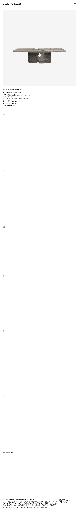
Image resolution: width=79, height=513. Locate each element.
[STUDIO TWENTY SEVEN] (12, 4)
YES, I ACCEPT (62, 499)
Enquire (5, 110)
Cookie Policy (63, 502)
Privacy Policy (63, 501)
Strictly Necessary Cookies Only (67, 500)
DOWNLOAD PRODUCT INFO (9, 108)
